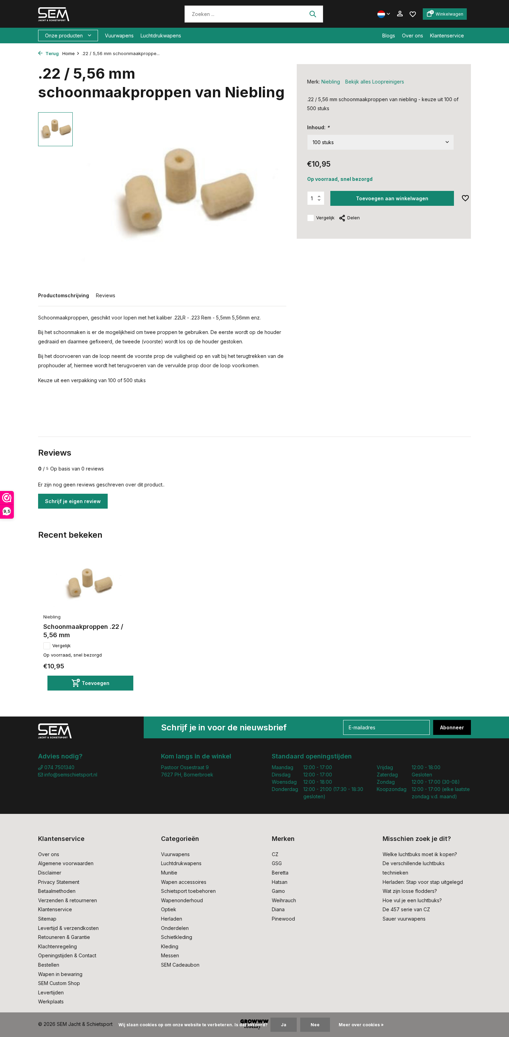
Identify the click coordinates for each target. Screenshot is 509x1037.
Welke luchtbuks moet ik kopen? (420, 854)
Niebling (330, 82)
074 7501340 (58, 767)
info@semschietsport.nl (70, 774)
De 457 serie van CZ (406, 909)
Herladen (171, 919)
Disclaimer (49, 873)
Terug (51, 53)
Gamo (278, 891)
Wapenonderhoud (182, 900)
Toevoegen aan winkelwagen (392, 198)
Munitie (169, 873)
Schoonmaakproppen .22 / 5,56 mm (83, 630)
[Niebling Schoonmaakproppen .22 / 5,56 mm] (88, 583)
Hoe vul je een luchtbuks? (412, 900)
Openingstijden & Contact (67, 955)
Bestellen (48, 965)
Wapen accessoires (183, 882)
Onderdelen (175, 928)
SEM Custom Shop (59, 983)
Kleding (169, 946)
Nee (315, 1024)
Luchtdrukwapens (161, 35)
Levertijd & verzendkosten (68, 928)
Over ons (412, 35)
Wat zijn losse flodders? (410, 891)
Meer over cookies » (361, 1024)
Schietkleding (176, 937)
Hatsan (279, 882)
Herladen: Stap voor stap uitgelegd (423, 882)
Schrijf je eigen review (73, 501)
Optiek (168, 909)
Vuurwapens (119, 35)
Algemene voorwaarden (65, 863)
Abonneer (452, 727)
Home (68, 53)
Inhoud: (318, 127)
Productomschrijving (63, 295)
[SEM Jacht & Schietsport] (85, 14)
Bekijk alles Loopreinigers (374, 82)
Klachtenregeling (57, 946)
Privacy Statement (58, 882)
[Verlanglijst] (413, 13)
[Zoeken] (312, 13)
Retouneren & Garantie (64, 937)
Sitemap (47, 919)
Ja (283, 1024)
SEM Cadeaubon (180, 965)
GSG (277, 863)
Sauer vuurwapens (404, 919)
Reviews (105, 295)
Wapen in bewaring (60, 974)
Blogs (388, 35)
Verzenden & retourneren (67, 900)
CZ (275, 854)
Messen (170, 955)
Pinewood (283, 919)
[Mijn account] (400, 13)
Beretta (280, 873)
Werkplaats (51, 1001)
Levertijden (51, 992)
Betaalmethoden (56, 891)
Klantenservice (447, 35)
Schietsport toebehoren (188, 891)
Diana (278, 909)
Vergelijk (325, 217)
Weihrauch (284, 900)
